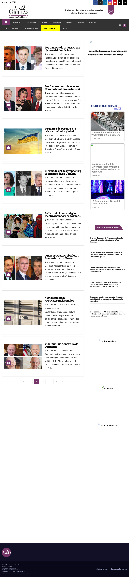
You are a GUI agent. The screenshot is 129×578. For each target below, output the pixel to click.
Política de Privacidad (119, 569)
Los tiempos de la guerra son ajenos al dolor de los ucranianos (62, 50)
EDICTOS (92, 22)
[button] (120, 25)
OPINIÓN (69, 22)
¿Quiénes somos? (101, 569)
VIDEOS (81, 22)
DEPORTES (57, 22)
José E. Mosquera (70, 135)
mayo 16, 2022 (53, 178)
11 (56, 381)
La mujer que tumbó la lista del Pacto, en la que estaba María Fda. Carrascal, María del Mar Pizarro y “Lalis (106, 254)
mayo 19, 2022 (53, 93)
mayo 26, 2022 (53, 54)
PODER (44, 22)
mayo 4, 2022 (52, 304)
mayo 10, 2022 (53, 262)
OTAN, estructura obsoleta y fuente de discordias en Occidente (62, 258)
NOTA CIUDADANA (31, 28)
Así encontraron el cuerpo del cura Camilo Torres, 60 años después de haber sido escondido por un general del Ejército (105, 284)
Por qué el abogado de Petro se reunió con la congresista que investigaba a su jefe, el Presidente (106, 240)
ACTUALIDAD (31, 22)
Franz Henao (68, 54)
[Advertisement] (107, 363)
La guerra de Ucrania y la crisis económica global (60, 129)
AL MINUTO (17, 22)
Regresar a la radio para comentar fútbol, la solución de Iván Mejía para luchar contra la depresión (106, 299)
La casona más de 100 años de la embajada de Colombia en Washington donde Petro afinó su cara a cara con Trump (107, 314)
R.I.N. (65, 28)
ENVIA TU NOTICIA (50, 28)
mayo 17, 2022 (53, 135)
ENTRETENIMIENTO (12, 28)
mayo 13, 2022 (53, 220)
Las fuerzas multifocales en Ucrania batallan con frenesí (62, 87)
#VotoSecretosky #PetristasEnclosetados (59, 299)
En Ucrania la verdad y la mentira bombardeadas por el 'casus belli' (63, 215)
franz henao (68, 178)
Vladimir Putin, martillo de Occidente (61, 345)
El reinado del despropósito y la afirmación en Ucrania (63, 172)
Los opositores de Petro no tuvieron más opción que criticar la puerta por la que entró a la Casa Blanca (107, 269)
